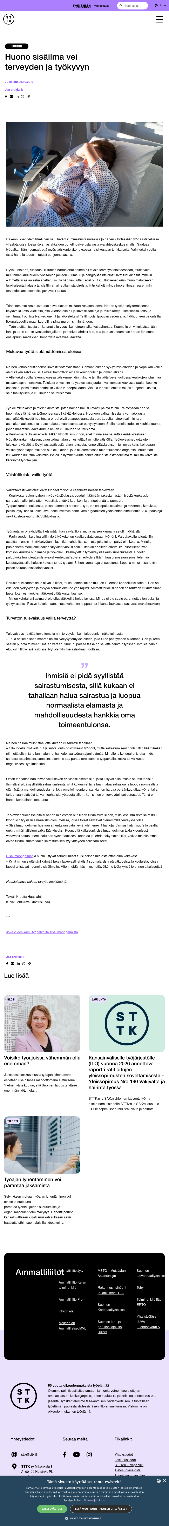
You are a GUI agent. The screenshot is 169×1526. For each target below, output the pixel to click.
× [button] (164, 1480)
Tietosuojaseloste (128, 1470)
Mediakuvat (101, 5)
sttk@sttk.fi (29, 1454)
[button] (84, 1518)
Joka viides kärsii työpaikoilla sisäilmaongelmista (42, 932)
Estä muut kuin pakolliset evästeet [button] (101, 1509)
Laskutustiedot (125, 1459)
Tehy (140, 1287)
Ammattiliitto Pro (71, 1299)
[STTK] (8, 19)
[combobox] (132, 5)
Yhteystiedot (124, 1454)
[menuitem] (162, 5)
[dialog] (84, 1501)
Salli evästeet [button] (52, 1509)
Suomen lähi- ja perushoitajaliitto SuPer (110, 1326)
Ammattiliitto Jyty (71, 1270)
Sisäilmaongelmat (19, 856)
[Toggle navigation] (159, 19)
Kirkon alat (66, 1311)
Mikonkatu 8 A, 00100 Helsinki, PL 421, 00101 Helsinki (32, 1471)
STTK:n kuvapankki (129, 1465)
